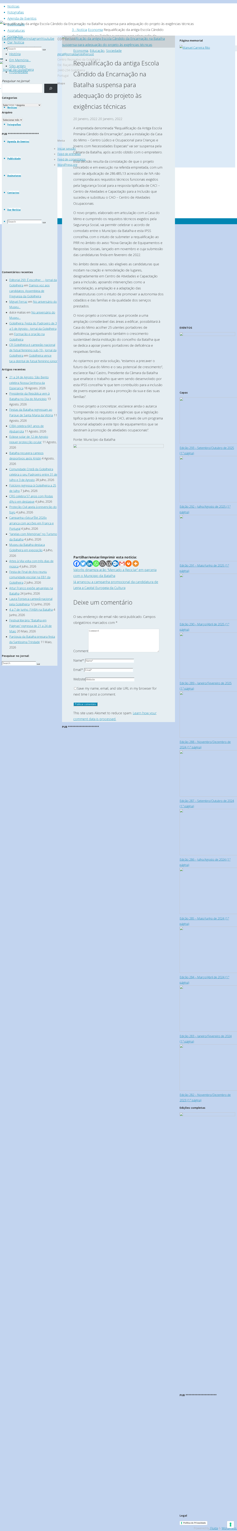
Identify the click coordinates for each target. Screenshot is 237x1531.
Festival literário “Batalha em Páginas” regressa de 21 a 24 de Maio (30, 625)
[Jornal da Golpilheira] (17, 69)
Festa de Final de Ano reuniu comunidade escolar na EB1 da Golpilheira (29, 577)
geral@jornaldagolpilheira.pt (75, 54)
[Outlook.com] (115, 563)
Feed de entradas (69, 154)
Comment (80, 651)
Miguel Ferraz (18, 302)
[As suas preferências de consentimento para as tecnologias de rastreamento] (230, 1524)
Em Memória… (20, 60)
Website (79, 679)
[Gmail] (122, 563)
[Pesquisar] (50, 88)
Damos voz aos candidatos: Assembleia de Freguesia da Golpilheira (29, 290)
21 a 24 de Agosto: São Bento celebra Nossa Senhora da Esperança (29, 382)
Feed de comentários (71, 159)
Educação (97, 50)
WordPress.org (67, 165)
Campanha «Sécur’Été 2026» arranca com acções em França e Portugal (31, 523)
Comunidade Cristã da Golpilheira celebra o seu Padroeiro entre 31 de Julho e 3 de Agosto (33, 474)
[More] (136, 563)
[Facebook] (76, 563)
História (15, 54)
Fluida (213, 1528)
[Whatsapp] (96, 563)
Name (78, 660)
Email (78, 669)
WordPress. (229, 1528)
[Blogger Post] (102, 563)
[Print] (128, 563)
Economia (95, 29)
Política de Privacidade (194, 1523)
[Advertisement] (118, 528)
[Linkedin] (89, 563)
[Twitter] (83, 563)
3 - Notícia (79, 29)
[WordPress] (109, 563)
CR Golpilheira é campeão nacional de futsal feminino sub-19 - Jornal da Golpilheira (32, 350)
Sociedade (114, 50)
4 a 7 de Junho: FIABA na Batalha (31, 610)
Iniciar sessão (66, 149)
